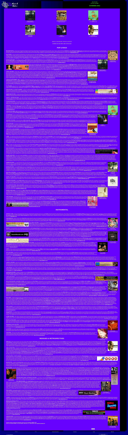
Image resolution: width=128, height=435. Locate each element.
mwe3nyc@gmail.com (41, 423)
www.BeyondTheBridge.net (82, 112)
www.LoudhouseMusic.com (99, 274)
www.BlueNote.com (57, 69)
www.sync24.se (114, 318)
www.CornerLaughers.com (103, 146)
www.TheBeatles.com (84, 360)
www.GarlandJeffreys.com (72, 142)
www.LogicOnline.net (18, 270)
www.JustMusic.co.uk (43, 260)
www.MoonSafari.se (61, 62)
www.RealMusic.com (109, 304)
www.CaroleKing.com (106, 379)
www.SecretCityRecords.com (83, 178)
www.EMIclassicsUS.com (93, 395)
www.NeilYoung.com (87, 170)
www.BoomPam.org (61, 220)
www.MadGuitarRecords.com (11, 284)
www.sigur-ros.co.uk (58, 330)
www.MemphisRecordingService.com (13, 408)
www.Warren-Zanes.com (21, 194)
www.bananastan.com (23, 365)
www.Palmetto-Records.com (79, 160)
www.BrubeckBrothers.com (101, 226)
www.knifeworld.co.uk (74, 52)
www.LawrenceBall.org (93, 295)
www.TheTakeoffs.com (36, 314)
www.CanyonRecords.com (86, 236)
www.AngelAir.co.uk (49, 354)
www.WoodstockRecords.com (34, 206)
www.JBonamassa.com (29, 127)
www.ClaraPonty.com (45, 92)
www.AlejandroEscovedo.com (73, 99)
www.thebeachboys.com (50, 77)
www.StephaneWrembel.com (54, 322)
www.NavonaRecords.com (103, 295)
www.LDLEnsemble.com (65, 134)
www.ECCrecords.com (111, 87)
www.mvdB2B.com (66, 95)
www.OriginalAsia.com (10, 109)
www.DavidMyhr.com (77, 138)
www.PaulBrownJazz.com (20, 327)
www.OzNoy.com (13, 216)
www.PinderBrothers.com (52, 153)
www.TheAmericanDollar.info (39, 335)
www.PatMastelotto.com (63, 399)
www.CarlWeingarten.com (97, 290)
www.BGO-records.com (50, 375)
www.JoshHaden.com (34, 118)
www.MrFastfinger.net (22, 284)
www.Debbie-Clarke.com (57, 183)
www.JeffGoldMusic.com (17, 255)
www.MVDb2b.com (84, 84)
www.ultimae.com (107, 318)
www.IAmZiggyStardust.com (65, 388)
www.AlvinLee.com (59, 165)
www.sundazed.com (16, 414)
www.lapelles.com (53, 199)
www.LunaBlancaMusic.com (59, 279)
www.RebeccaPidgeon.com (21, 188)
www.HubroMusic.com (36, 250)
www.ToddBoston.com (81, 240)
